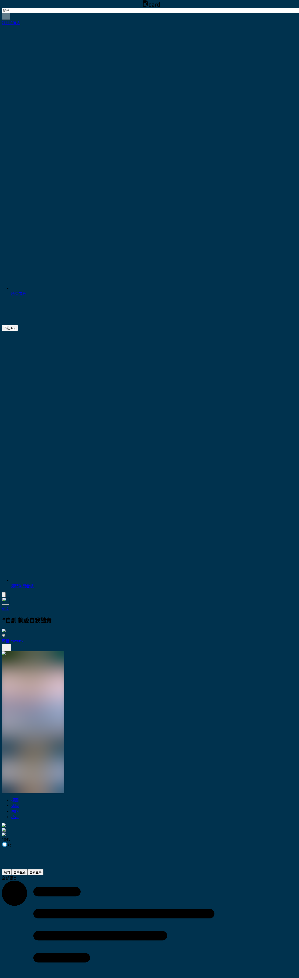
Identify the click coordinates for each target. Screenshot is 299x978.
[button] (11, 23)
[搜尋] (6, 16)
